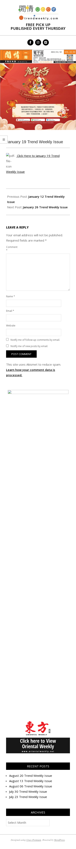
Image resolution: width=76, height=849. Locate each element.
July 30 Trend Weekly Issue (28, 791)
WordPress (59, 839)
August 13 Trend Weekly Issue (30, 781)
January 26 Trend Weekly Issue (45, 207)
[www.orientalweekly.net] (38, 722)
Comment (11, 248)
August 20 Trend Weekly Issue (30, 776)
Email (10, 311)
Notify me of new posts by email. (29, 346)
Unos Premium (33, 839)
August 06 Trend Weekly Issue (30, 786)
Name (10, 296)
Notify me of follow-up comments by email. (35, 340)
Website (10, 325)
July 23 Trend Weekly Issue (28, 797)
